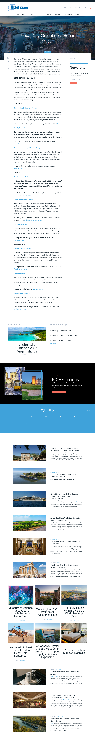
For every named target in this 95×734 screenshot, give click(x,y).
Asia (23, 14)
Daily (51, 446)
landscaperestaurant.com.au (33, 220)
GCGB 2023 (47, 51)
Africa (17, 14)
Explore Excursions (59, 392)
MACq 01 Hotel (19, 128)
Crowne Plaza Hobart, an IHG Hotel (25, 108)
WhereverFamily (17, 1)
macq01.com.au (19, 143)
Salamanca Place (19, 273)
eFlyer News (53, 716)
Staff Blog (64, 8)
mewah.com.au (19, 240)
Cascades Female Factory (22, 248)
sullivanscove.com (20, 309)
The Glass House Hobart (22, 177)
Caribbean (30, 14)
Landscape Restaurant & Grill (23, 199)
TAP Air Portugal (67, 700)
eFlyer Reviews (71, 659)
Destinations (73, 59)
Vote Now (59, 8)
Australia (72, 58)
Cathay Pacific (54, 676)
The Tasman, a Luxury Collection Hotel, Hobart (29, 148)
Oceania (77, 14)
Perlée (59, 523)
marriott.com (18, 168)
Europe (38, 14)
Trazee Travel (8, 1)
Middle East (58, 14)
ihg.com (59, 124)
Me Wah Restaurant (20, 224)
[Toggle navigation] (5, 7)
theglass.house (26, 195)
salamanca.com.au (38, 289)
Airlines (52, 669)
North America (68, 14)
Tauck (51, 723)
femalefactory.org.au (21, 269)
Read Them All (53, 343)
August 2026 (53, 562)
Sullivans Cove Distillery (22, 293)
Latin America (47, 14)
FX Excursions (26, 1)
